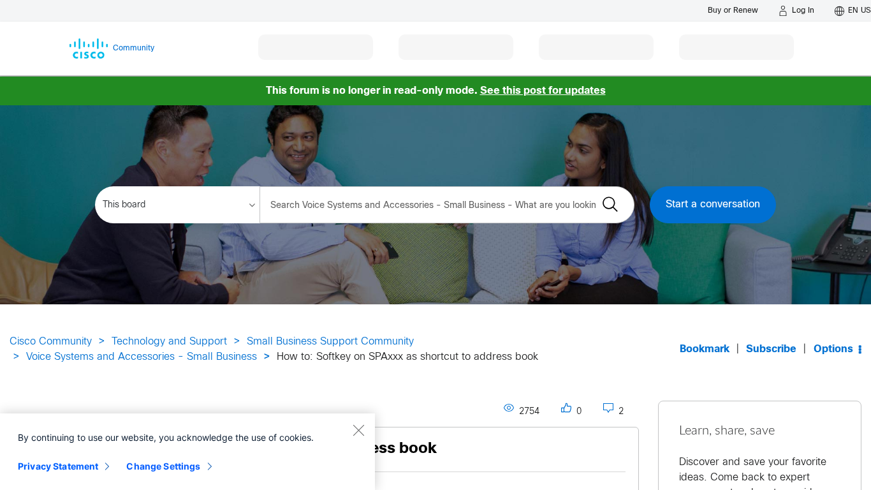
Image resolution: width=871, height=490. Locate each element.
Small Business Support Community (330, 341)
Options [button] (833, 349)
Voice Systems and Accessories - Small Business (141, 357)
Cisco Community (51, 341)
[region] (187, 451)
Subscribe (771, 349)
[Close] (358, 430)
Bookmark (704, 349)
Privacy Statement (58, 466)
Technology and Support (169, 341)
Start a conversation (713, 204)
